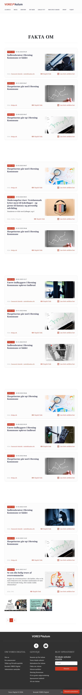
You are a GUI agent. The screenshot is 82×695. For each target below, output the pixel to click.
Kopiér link (47, 74)
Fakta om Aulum (35, 666)
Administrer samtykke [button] (12, 669)
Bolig (15, 9)
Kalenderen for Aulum (37, 663)
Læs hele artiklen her (67, 74)
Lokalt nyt (41, 9)
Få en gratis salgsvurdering (39, 675)
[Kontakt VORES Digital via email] (45, 645)
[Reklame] (16, 605)
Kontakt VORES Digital (12, 666)
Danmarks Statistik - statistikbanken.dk (22, 74)
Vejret (72, 9)
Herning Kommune (36, 672)
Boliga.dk (14, 105)
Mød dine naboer (53, 9)
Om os (7, 657)
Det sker (32, 9)
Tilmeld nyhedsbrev (71, 692)
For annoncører (10, 660)
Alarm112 (8, 9)
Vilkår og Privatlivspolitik (13, 663)
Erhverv (23, 9)
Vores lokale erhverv (37, 660)
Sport (64, 9)
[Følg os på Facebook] (36, 645)
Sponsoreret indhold (37, 678)
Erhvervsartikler (35, 669)
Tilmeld (66, 669)
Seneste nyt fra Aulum (37, 657)
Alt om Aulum (35, 681)
